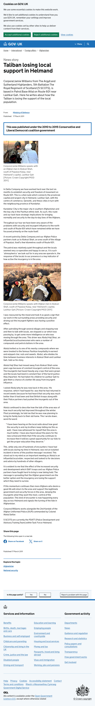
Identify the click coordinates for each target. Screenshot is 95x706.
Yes (33, 595)
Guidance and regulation (76, 633)
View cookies (67, 35)
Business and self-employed (16, 636)
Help (5, 680)
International (16, 50)
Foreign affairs (30, 50)
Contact (58, 680)
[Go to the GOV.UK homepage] (12, 44)
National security (10, 570)
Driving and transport (13, 665)
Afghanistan (44, 50)
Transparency (71, 651)
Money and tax (41, 646)
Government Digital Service (16, 687)
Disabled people (11, 660)
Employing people (42, 628)
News (67, 628)
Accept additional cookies (17, 34)
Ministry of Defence (21, 112)
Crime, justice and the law (15, 654)
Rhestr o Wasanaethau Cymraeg (41, 684)
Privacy (13, 680)
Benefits (7, 623)
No (47, 595)
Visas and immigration (44, 660)
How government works (76, 657)
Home (5, 50)
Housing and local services (46, 641)
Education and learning (45, 623)
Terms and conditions (13, 684)
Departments (71, 623)
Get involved (70, 662)
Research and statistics (76, 638)
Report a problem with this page (74, 595)
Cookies (23, 680)
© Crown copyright (82, 698)
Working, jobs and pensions (47, 665)
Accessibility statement (40, 680)
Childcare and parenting (14, 641)
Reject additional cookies (46, 34)
